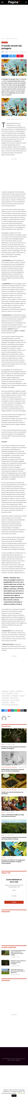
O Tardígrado (15, 695)
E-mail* (14, 890)
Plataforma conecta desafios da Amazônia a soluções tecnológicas (13, 747)
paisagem (22, 695)
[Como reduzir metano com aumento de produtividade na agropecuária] (5, 971)
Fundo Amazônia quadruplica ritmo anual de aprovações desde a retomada (13, 838)
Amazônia (12, 691)
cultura (16, 693)
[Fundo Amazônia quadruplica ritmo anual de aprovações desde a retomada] (14, 826)
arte (3, 693)
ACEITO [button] (14, 1095)
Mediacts (18, 1060)
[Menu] (2, 2)
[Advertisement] (14, 21)
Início (2, 38)
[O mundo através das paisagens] (14, 67)
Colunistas (4, 42)
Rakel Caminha (14, 698)
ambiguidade (19, 691)
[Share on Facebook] (5, 56)
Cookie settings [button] (21, 1093)
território (12, 702)
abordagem (5, 691)
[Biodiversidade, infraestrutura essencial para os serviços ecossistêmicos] (14, 758)
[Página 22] (14, 2)
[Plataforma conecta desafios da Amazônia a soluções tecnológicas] (14, 735)
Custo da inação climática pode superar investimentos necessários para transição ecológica (18, 953)
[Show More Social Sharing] (25, 56)
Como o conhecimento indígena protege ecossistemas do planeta (12, 815)
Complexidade (9, 693)
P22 (6, 52)
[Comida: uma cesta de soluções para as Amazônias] (14, 781)
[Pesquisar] (26, 2)
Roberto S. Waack (15, 700)
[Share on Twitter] (12, 56)
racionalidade (5, 698)
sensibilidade (5, 702)
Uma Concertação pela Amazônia (10, 704)
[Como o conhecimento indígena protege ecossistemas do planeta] (14, 803)
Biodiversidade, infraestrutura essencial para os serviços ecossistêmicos (12, 770)
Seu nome (14, 896)
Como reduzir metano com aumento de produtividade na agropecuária (18, 971)
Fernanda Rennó (6, 695)
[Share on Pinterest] (19, 56)
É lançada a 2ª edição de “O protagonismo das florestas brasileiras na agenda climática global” (13, 861)
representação (5, 700)
